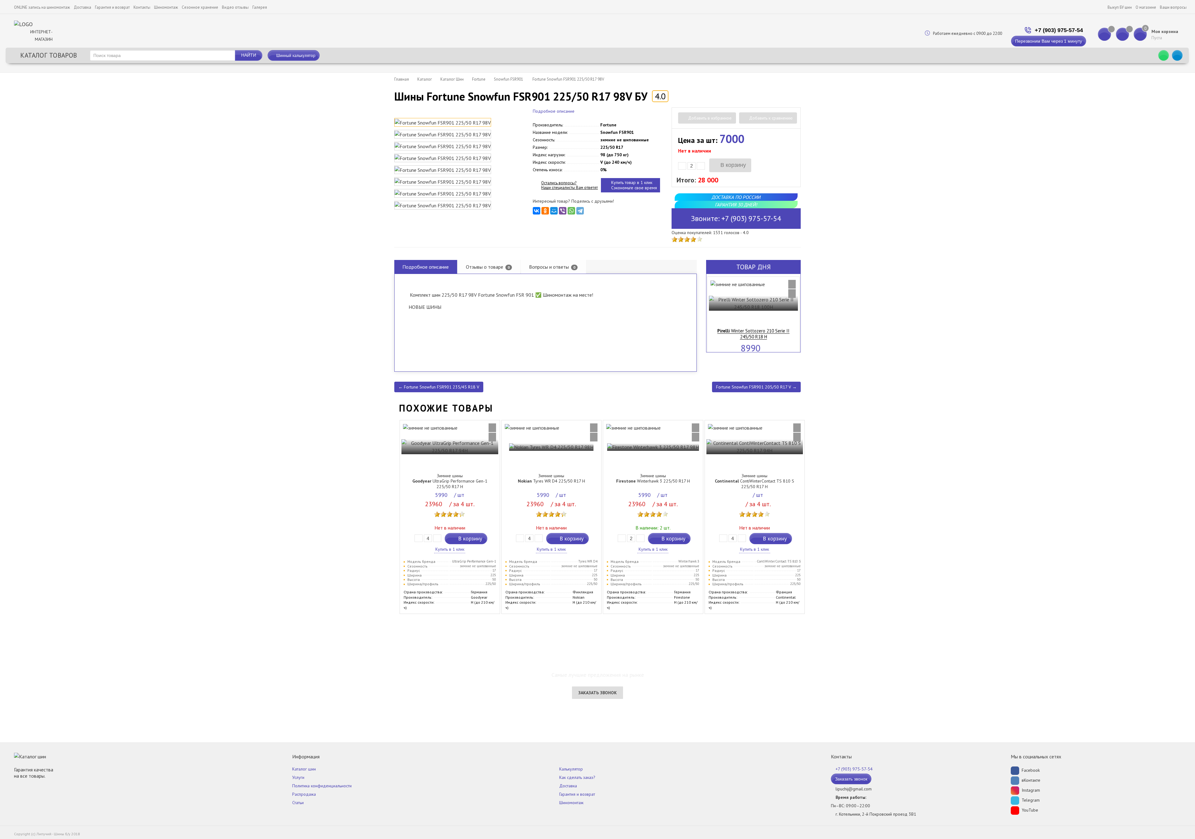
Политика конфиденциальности (322, 786)
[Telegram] (580, 210)
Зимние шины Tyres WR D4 (551, 478)
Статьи (298, 802)
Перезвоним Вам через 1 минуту (1048, 41)
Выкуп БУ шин (1120, 7)
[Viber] (562, 210)
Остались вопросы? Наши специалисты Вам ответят (569, 185)
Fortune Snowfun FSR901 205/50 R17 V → (756, 387)
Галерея (259, 7)
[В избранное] (792, 293)
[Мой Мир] (554, 210)
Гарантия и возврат (112, 7)
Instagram (1030, 790)
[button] (714, 309)
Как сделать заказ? (577, 777)
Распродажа (304, 794)
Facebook (1030, 770)
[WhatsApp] (571, 210)
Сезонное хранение (200, 7)
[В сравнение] (792, 284)
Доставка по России (736, 197)
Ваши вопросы (1173, 7)
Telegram (1030, 800)
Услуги (298, 777)
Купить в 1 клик (449, 549)
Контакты (142, 7)
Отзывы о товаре (488, 267)
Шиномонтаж (166, 7)
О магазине (1146, 7)
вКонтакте (1030, 780)
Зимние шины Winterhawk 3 (653, 478)
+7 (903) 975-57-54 (1059, 30)
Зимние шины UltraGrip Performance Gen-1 (449, 481)
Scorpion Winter (753, 331)
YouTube (1029, 810)
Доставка (82, 7)
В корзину (732, 165)
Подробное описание (553, 111)
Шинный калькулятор (295, 55)
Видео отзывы (235, 7)
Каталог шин (304, 769)
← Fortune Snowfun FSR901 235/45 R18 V (438, 387)
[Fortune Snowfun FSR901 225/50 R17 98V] (442, 122)
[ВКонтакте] (536, 210)
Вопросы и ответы (552, 267)
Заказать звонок (597, 692)
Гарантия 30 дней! (736, 204)
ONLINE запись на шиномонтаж (42, 7)
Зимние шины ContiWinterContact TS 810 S (754, 481)
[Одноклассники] (545, 210)
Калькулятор (571, 769)
